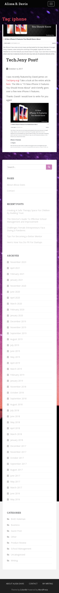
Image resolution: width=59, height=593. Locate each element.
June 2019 (15, 351)
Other (13, 536)
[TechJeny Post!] (29, 39)
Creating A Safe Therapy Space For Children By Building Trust (28, 212)
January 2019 (16, 380)
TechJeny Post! (22, 60)
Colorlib (23, 589)
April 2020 (15, 297)
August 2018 (16, 404)
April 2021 (15, 268)
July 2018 (14, 410)
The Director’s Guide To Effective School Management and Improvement (26, 220)
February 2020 (17, 309)
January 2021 (16, 279)
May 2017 (15, 481)
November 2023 (18, 262)
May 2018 (15, 422)
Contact (11, 190)
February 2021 (17, 273)
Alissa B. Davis (16, 4)
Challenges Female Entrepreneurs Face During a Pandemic (26, 229)
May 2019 (15, 357)
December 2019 (18, 321)
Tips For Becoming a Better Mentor (24, 236)
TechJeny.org (12, 80)
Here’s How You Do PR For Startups (24, 242)
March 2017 (16, 487)
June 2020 (15, 291)
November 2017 (18, 451)
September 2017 (18, 463)
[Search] (49, 167)
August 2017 (16, 469)
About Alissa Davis (16, 184)
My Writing (48, 583)
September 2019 (18, 333)
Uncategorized (18, 554)
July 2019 (14, 345)
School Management (21, 548)
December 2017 (18, 446)
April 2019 (15, 362)
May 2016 (15, 499)
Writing (14, 560)
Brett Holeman (18, 519)
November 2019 (18, 327)
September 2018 (18, 398)
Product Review (18, 542)
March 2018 (16, 434)
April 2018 (15, 428)
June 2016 (15, 493)
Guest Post (16, 530)
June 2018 (15, 416)
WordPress (43, 589)
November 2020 (18, 285)
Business (15, 524)
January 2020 (16, 315)
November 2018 (18, 386)
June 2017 (15, 475)
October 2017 (17, 457)
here (8, 84)
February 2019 (17, 374)
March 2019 (16, 368)
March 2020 (16, 303)
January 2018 (16, 440)
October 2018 (17, 392)
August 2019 (16, 339)
